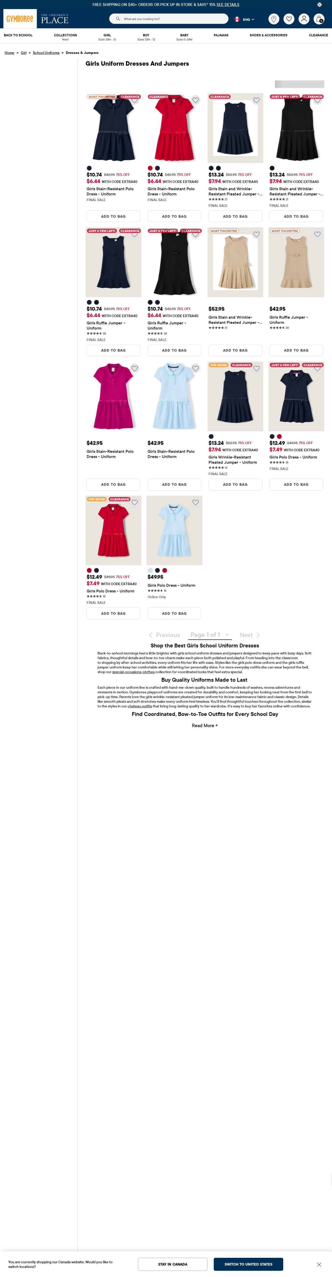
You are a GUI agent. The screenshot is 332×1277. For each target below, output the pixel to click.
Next (246, 635)
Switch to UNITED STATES (249, 1264)
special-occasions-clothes (133, 672)
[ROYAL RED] (150, 168)
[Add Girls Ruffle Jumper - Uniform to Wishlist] (317, 234)
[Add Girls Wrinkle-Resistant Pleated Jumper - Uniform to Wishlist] (256, 368)
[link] (273, 18)
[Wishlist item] (291, 23)
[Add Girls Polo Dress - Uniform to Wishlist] (134, 502)
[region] (166, 4)
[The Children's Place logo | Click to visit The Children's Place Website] (55, 18)
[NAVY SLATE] (89, 168)
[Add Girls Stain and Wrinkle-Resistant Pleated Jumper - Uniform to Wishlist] (256, 100)
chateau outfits (140, 706)
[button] (241, 19)
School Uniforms (46, 52)
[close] (319, 5)
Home (9, 52)
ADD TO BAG (113, 216)
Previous (168, 635)
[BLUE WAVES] (150, 570)
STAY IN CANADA (172, 1264)
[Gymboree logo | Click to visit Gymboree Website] (20, 18)
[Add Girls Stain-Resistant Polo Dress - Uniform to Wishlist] (195, 100)
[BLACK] (218, 168)
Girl (23, 52)
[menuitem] (18, 36)
